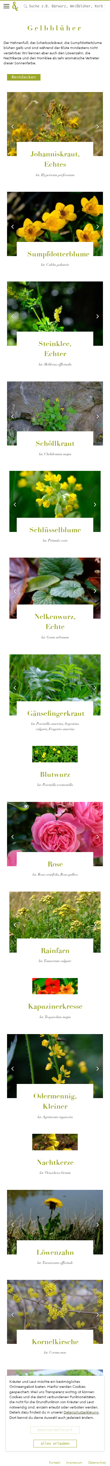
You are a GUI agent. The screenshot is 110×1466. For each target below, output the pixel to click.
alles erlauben (55, 1444)
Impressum (74, 1462)
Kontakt (54, 1462)
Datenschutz (97, 1462)
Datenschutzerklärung (81, 1412)
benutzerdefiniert (55, 1430)
